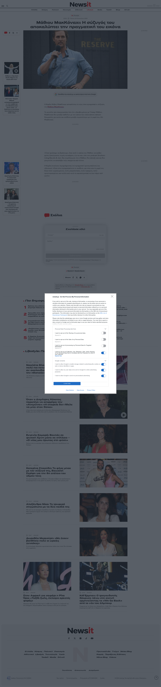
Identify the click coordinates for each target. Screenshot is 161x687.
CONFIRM (67, 383)
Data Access (80, 390)
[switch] (103, 333)
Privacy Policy (91, 390)
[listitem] (80, 329)
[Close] (113, 297)
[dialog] (80, 343)
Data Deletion (70, 390)
